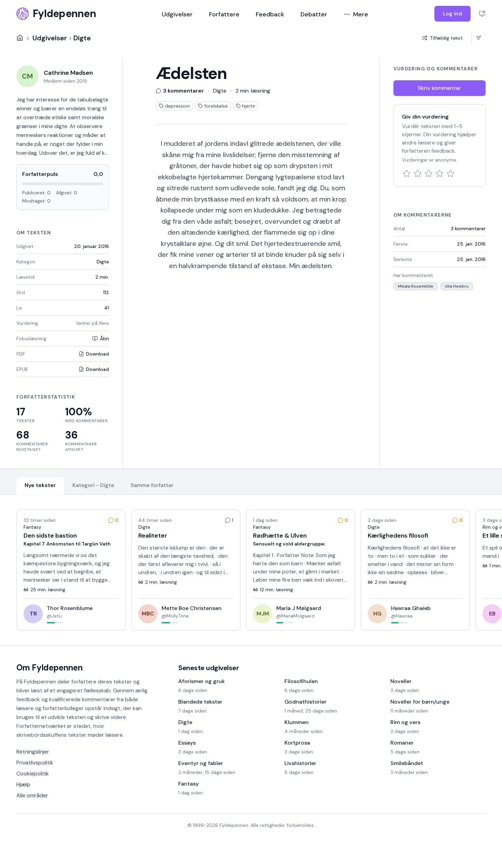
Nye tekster (40, 485)
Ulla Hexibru (457, 286)
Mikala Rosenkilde (415, 286)
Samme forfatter (151, 485)
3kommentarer (468, 228)
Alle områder (32, 795)
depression (177, 106)
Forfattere (224, 14)
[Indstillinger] (482, 13)
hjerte (248, 106)
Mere (360, 14)
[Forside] (19, 37)
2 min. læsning (253, 90)
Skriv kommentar (439, 88)
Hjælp (23, 784)
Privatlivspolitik (34, 762)
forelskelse (216, 106)
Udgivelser (177, 14)
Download (97, 354)
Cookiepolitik (32, 773)
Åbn (104, 338)
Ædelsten (191, 73)
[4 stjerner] (439, 173)
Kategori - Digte (93, 485)
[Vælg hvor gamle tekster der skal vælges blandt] (478, 38)
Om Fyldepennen (49, 667)
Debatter (314, 14)
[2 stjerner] (417, 173)
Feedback (270, 14)
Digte (82, 37)
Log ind (452, 13)
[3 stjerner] (428, 173)
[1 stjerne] (407, 173)
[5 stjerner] (450, 173)
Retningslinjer (32, 751)
